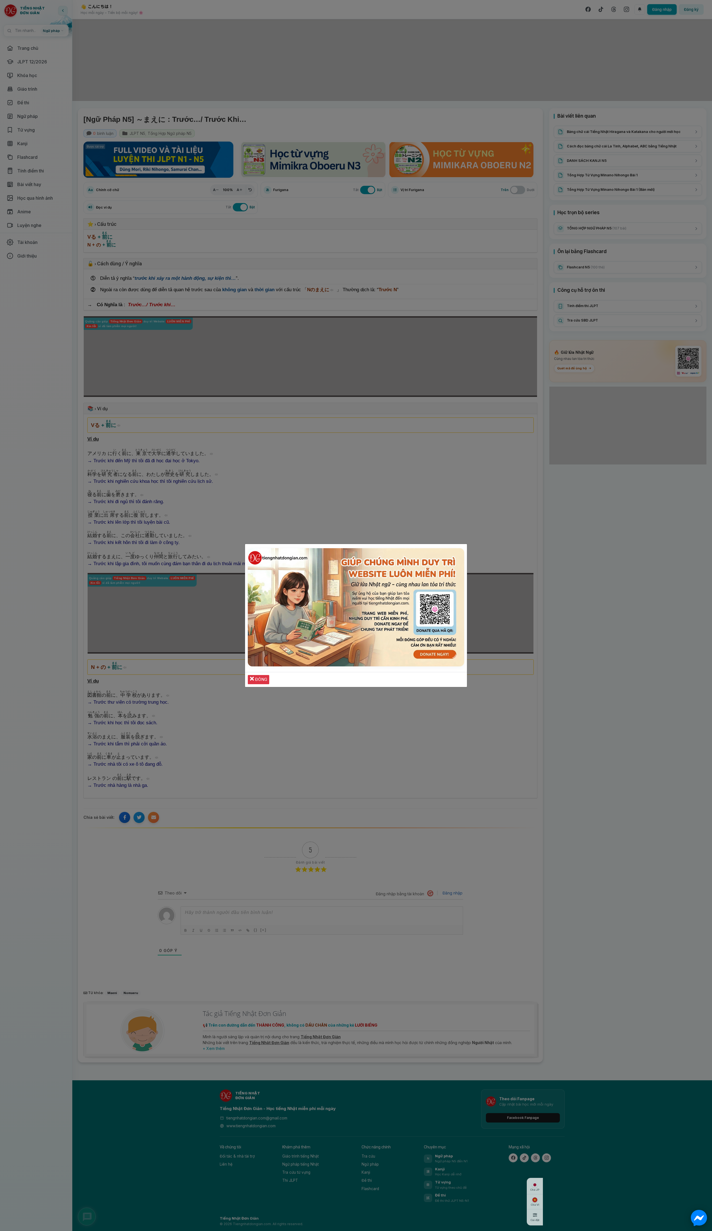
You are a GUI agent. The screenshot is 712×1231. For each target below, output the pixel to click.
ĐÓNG (260, 679)
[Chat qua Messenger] (699, 1218)
